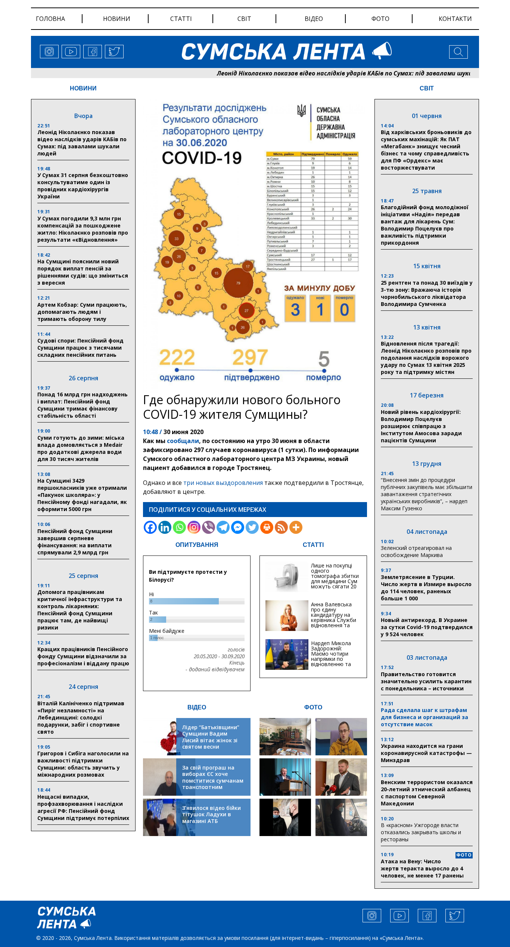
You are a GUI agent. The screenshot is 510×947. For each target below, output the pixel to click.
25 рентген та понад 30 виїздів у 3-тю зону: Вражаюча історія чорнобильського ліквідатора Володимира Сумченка (427, 293)
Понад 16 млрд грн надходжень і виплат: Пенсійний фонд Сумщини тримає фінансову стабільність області (82, 405)
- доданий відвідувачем (215, 669)
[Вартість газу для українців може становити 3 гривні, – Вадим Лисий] (341, 777)
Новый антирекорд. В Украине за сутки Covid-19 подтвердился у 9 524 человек (427, 627)
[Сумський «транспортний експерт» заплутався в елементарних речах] (341, 736)
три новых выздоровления (223, 483)
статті (181, 19)
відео (314, 19)
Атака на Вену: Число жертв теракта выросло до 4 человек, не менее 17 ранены (422, 868)
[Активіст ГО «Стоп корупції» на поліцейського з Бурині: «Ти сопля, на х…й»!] (285, 817)
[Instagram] (193, 527)
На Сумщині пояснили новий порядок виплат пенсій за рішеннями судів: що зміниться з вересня (82, 272)
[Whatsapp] (179, 527)
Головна (50, 19)
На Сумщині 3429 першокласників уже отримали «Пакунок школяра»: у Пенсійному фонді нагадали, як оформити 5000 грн (82, 495)
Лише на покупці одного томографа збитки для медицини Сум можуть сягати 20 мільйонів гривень (335, 578)
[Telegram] (223, 527)
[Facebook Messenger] (237, 527)
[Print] (266, 527)
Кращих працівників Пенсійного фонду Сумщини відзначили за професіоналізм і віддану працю (83, 656)
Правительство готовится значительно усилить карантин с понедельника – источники (426, 681)
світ (244, 19)
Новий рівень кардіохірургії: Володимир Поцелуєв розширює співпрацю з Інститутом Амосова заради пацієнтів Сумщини (421, 426)
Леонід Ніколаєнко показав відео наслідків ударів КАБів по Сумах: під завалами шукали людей (328, 73)
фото (380, 19)
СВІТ (427, 88)
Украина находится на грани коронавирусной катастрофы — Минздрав (426, 753)
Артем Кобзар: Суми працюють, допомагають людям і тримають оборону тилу (82, 311)
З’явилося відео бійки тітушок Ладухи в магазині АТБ (211, 814)
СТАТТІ (313, 545)
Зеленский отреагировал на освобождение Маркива (416, 551)
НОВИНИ (83, 88)
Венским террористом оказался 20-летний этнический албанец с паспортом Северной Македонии (427, 793)
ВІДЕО (196, 707)
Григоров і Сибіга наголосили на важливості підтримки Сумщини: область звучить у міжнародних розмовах (83, 764)
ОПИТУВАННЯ (196, 545)
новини (116, 19)
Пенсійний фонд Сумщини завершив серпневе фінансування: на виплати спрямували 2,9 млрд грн (74, 541)
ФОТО (313, 707)
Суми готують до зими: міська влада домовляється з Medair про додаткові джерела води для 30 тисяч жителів (80, 448)
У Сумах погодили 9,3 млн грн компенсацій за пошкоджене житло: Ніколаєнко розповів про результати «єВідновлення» (82, 229)
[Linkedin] (164, 527)
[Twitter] (252, 527)
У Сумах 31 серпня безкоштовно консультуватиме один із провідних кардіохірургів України (82, 185)
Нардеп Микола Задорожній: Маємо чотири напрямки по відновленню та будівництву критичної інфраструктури (331, 661)
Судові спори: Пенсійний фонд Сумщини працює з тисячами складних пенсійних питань (80, 347)
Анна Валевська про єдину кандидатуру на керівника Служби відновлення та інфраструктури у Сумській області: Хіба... (333, 622)
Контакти (455, 19)
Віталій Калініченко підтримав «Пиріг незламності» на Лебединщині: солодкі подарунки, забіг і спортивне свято (80, 717)
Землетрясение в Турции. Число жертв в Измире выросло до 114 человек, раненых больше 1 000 (426, 587)
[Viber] (208, 527)
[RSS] (281, 527)
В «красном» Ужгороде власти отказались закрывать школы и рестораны (421, 832)
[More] (295, 527)
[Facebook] (150, 527)
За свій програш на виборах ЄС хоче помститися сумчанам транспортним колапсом (212, 780)
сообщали (183, 441)
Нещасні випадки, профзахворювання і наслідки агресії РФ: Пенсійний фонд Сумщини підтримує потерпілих (83, 807)
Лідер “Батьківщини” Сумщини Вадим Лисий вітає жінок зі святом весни (210, 737)
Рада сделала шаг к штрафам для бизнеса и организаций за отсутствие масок (424, 717)
